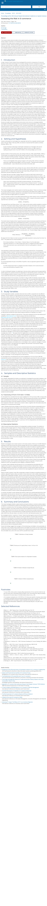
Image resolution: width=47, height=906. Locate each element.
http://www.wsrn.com (11, 316)
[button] (45, 9)
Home (2, 13)
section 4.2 (3, 359)
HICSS (13, 13)
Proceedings (8, 13)
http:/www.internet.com (6, 317)
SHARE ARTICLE (18, 32)
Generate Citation (28, 32)
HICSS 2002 (18, 13)
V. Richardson (4, 29)
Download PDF (7, 32)
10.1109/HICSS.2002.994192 (14, 23)
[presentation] (23, 202)
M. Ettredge (3, 28)
